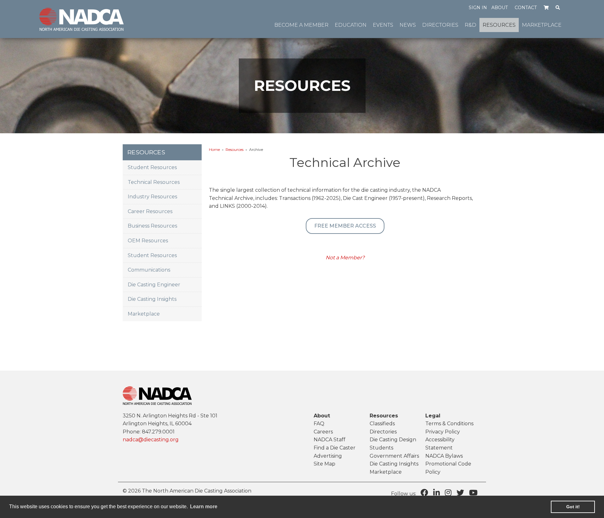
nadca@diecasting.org (151, 440)
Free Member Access (345, 226)
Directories (383, 432)
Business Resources (152, 226)
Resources (234, 149)
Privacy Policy (442, 432)
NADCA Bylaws (444, 456)
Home (214, 149)
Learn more (203, 506)
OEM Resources (148, 241)
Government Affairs (394, 456)
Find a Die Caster (334, 448)
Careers (323, 432)
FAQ (319, 424)
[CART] (546, 7)
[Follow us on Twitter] (460, 492)
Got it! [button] (573, 506)
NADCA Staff (329, 440)
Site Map (324, 464)
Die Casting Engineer (154, 285)
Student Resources (152, 167)
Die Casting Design (393, 440)
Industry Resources (152, 197)
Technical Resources (154, 182)
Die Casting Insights (152, 299)
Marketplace (144, 314)
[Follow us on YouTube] (473, 492)
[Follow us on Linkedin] (436, 492)
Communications (149, 270)
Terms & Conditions (449, 424)
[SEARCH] (557, 7)
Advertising (328, 456)
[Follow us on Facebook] (424, 492)
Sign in (478, 7)
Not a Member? (345, 258)
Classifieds (382, 424)
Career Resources (150, 211)
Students (381, 448)
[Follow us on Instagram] (448, 492)
